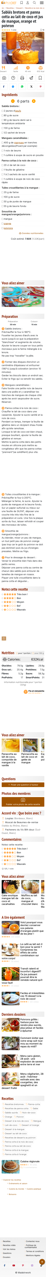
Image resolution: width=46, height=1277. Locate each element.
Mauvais (21, 609)
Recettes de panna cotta (16, 1108)
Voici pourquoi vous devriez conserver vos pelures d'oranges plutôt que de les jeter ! (32, 928)
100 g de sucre (12, 197)
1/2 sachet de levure (14, 132)
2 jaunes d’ (12, 110)
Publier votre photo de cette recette (23, 804)
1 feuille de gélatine (14, 169)
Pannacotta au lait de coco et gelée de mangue (29, 758)
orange (7, 223)
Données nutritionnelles (32, 233)
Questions (7, 1253)
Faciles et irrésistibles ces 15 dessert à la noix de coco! (32, 996)
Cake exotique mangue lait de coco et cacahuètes (10, 899)
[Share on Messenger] (13, 87)
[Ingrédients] (4, 638)
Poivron (20, 1117)
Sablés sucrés (11, 1112)
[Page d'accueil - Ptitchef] (3, 8)
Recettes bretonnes (14, 1104)
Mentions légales (33, 1255)
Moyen (20, 602)
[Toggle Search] (34, 3)
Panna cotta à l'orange (15, 1154)
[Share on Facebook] (3, 87)
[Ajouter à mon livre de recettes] (40, 78)
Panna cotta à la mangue (16, 1150)
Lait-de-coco (11, 1125)
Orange (8, 1117)
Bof (18, 605)
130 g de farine (12, 128)
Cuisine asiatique (34, 1189)
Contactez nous (32, 1241)
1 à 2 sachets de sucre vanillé (19, 174)
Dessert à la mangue (14, 1129)
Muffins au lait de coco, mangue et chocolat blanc (29, 899)
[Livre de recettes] (21, 3)
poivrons (8, 228)
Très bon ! (22, 594)
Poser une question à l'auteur (24, 785)
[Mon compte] (27, 3)
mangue (8, 219)
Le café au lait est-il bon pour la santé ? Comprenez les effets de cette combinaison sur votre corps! (22, 951)
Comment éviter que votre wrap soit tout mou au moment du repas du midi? (31, 1042)
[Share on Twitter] (31, 87)
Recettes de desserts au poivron (20, 1137)
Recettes (6, 1241)
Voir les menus (9, 1249)
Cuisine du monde (16, 1189)
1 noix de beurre (12, 150)
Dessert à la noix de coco (17, 1121)
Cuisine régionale (30, 1161)
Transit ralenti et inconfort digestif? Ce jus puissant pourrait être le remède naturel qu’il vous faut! (22, 975)
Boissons (12, 1194)
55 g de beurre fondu (15, 206)
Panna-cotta (34, 1104)
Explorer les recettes (12, 1180)
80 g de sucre (11, 115)
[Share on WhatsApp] (22, 87)
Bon (18, 598)
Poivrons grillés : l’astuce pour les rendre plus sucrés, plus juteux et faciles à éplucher (31, 1025)
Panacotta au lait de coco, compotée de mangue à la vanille (9, 760)
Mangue (37, 1121)
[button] (5, 48)
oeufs (18, 110)
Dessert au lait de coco (16, 1133)
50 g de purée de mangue (17, 201)
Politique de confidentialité (31, 1246)
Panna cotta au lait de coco (18, 1146)
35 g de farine (11, 192)
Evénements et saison (18, 1183)
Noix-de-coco (29, 1112)
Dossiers (6, 1257)
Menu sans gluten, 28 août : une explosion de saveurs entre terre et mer (32, 1060)
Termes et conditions (35, 1251)
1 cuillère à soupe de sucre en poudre (24, 155)
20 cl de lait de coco (14, 165)
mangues (19, 142)
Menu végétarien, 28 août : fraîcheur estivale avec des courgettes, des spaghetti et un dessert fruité (22, 1080)
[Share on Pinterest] (40, 87)
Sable (35, 1108)
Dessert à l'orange (30, 1125)
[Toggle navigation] (42, 2)
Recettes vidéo (9, 1245)
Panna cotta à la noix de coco (19, 1142)
